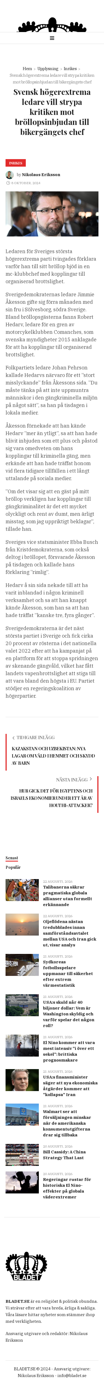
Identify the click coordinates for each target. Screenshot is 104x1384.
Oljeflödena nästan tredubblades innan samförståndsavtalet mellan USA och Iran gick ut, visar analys (69, 933)
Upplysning (48, 68)
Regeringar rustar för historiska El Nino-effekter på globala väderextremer (67, 1188)
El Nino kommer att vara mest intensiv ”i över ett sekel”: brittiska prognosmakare (69, 1051)
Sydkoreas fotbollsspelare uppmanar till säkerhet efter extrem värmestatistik (68, 973)
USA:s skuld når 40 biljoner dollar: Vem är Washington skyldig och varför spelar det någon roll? (68, 1014)
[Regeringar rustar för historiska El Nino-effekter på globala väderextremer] (22, 1182)
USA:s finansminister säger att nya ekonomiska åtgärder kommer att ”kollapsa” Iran (70, 1085)
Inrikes (70, 68)
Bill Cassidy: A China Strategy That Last (64, 1154)
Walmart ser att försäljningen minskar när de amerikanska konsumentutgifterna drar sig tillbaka (67, 1123)
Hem (27, 68)
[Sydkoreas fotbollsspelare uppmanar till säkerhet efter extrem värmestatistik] (22, 964)
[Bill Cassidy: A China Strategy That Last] (22, 1154)
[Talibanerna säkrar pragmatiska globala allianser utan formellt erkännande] (22, 889)
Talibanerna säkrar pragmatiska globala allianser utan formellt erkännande (67, 895)
